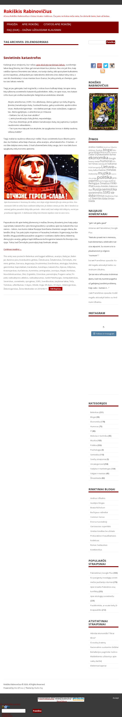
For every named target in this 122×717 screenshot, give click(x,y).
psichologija (103, 181)
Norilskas (71, 270)
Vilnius (100, 195)
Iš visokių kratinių (98, 642)
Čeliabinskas (55, 259)
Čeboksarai (44, 259)
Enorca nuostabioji (98, 521)
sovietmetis (19, 281)
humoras (106, 161)
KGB (90, 167)
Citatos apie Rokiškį (57, 24)
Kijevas (63, 267)
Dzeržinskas (53, 263)
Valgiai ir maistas (97, 473)
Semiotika (94, 454)
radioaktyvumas (36, 277)
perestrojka (51, 274)
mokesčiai (93, 173)
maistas (102, 170)
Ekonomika (95, 421)
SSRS (38, 281)
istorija (101, 163)
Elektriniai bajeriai (98, 665)
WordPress (19, 688)
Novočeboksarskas (12, 274)
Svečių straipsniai (98, 459)
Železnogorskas (11, 288)
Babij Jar (66, 256)
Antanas (92, 228)
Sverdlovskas (48, 281)
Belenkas (30, 256)
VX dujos (57, 285)
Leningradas (44, 270)
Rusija (97, 189)
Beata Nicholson (97, 507)
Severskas (8, 281)
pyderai (112, 181)
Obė (24, 274)
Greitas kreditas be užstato (102, 531)
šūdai (105, 198)
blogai (107, 150)
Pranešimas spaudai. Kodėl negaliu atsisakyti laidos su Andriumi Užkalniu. (103, 265)
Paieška (29, 711)
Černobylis (67, 259)
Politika (93, 445)
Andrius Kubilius (96, 147)
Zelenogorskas (69, 285)
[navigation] (61, 711)
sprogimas (30, 281)
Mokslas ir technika (99, 435)
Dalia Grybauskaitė (99, 154)
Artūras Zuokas (96, 150)
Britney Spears (111, 152)
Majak (63, 270)
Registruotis (7, 715)
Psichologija (95, 450)
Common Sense (97, 517)
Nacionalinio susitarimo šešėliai (104, 647)
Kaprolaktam (20, 267)
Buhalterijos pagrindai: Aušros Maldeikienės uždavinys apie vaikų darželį (103, 656)
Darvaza (20, 263)
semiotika (109, 189)
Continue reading (13, 249)
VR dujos (49, 285)
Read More (62, 701)
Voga (41, 285)
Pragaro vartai (64, 274)
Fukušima (73, 263)
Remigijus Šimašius (99, 183)
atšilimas (50, 256)
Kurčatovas (23, 270)
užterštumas (18, 285)
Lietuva (107, 166)
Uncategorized (97, 464)
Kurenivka (33, 270)
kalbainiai (112, 163)
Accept (116, 698)
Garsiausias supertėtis (100, 526)
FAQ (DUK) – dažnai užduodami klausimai (34, 30)
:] (89, 293)
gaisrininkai (9, 267)
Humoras (94, 426)
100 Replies (55, 288)
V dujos (28, 285)
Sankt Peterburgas (53, 277)
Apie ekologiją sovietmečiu (102, 596)
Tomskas (8, 285)
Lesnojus (55, 270)
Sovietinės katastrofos (22, 57)
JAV (106, 164)
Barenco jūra (12, 259)
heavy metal (94, 161)
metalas (111, 170)
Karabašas (32, 267)
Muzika (93, 440)
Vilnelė (35, 285)
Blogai (93, 417)
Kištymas (71, 267)
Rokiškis (97, 186)
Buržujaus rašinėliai (99, 512)
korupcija (97, 167)
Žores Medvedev (26, 288)
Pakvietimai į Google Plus (101, 573)
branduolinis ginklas (28, 259)
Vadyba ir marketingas (100, 468)
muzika (104, 173)
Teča (71, 281)
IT (91, 431)
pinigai (94, 178)
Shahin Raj (38, 688)
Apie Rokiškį (30, 24)
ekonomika (98, 157)
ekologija (64, 263)
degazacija (30, 263)
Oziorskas (41, 274)
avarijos (58, 256)
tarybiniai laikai (61, 281)
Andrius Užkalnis (110, 147)
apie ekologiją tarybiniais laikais (50, 64)
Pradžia (12, 24)
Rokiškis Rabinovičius (28, 11)
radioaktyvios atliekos (18, 277)
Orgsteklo (31, 274)
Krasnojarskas (10, 270)
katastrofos (54, 267)
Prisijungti (6, 713)
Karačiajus (43, 267)
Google (112, 158)
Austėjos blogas (97, 503)
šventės (97, 198)
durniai (112, 154)
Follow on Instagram (105, 333)
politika (104, 177)
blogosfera (99, 152)
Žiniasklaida (95, 478)
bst (90, 260)
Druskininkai (41, 263)
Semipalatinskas (70, 277)
